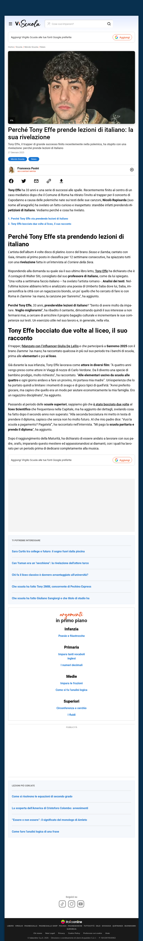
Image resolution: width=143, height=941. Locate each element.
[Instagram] (71, 904)
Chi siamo (37, 933)
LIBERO (10, 926)
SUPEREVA (71, 929)
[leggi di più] (132, 170)
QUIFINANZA (117, 926)
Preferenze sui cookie (92, 933)
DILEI (98, 926)
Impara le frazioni (71, 683)
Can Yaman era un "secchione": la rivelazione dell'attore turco (50, 563)
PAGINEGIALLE (30, 926)
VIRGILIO (19, 926)
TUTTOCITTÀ (89, 926)
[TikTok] (62, 904)
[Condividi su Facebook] (11, 181)
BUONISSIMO (130, 926)
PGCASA (62, 926)
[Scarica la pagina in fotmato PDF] (61, 181)
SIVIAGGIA (106, 926)
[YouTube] (80, 904)
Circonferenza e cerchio (71, 708)
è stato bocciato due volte (111, 404)
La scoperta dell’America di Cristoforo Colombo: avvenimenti (50, 808)
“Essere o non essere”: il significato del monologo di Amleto (49, 820)
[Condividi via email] (36, 181)
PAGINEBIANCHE (75, 926)
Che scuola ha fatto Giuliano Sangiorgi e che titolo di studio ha (50, 598)
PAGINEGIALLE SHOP (48, 926)
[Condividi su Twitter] (24, 181)
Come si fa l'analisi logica (71, 690)
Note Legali (50, 933)
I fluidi (72, 714)
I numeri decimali (71, 665)
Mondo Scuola (31, 47)
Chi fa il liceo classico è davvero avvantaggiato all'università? (50, 574)
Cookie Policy (74, 933)
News (42, 47)
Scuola (19, 47)
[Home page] (27, 24)
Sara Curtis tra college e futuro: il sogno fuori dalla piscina (48, 551)
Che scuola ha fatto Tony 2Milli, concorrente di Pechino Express (51, 586)
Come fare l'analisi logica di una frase (35, 831)
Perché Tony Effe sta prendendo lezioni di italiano (39, 218)
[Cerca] (109, 24)
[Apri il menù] (10, 24)
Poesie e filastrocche (71, 636)
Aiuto (107, 933)
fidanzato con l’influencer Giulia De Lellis (50, 346)
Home (11, 47)
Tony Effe (101, 271)
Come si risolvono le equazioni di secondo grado (42, 796)
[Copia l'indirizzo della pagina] (49, 181)
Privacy (61, 933)
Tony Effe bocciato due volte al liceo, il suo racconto (41, 223)
